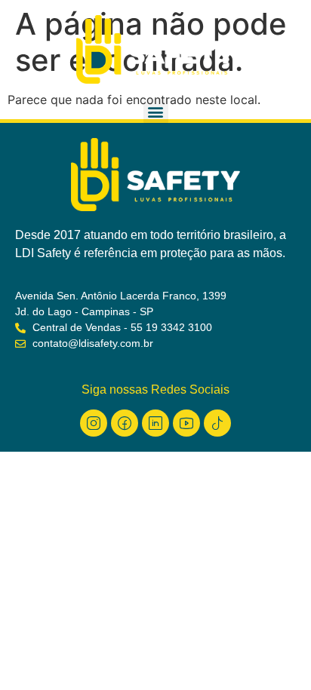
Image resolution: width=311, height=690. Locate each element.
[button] (155, 111)
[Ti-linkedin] (155, 423)
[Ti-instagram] (93, 423)
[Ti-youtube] (186, 423)
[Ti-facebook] (124, 423)
